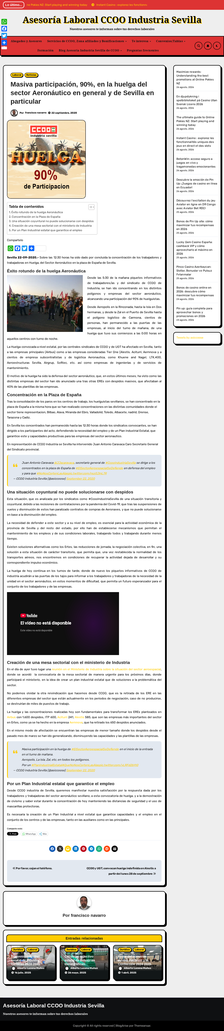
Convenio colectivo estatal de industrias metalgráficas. (80, 960)
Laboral (16, 74)
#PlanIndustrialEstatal (46, 765)
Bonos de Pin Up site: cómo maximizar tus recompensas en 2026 (195, 225)
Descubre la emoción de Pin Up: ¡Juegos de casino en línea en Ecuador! (196, 183)
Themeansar (142, 1025)
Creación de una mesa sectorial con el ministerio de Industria (52, 225)
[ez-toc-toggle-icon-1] (90, 207)
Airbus (11, 717)
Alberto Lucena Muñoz (30, 968)
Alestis (79, 717)
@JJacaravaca (64, 462)
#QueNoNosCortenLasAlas (80, 765)
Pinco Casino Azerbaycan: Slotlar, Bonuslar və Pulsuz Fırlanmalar (194, 270)
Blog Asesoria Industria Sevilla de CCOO (89, 50)
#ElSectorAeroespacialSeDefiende (99, 468)
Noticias (31, 74)
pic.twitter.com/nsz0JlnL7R (87, 473)
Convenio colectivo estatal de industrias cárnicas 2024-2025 (26, 960)
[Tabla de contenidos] (91, 207)
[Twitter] (4, 35)
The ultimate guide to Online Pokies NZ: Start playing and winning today (195, 121)
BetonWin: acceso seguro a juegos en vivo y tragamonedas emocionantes (196, 162)
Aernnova (76, 722)
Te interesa (140, 41)
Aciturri (62, 717)
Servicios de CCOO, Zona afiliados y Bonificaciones (86, 41)
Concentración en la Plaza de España (36, 216)
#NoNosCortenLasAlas (52, 473)
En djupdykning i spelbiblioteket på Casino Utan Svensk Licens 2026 (196, 100)
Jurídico (18, 949)
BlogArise (122, 1025)
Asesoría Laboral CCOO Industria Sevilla (112, 20)
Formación (45, 50)
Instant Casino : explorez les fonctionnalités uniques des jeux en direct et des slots (195, 141)
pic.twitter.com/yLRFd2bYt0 (118, 765)
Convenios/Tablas (170, 41)
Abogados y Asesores (26, 41)
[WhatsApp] (4, 21)
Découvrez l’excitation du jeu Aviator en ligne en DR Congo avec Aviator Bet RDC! (196, 204)
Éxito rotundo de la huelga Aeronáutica (37, 212)
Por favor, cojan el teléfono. (33, 868)
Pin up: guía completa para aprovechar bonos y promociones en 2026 (194, 312)
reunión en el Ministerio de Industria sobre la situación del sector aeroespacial (106, 669)
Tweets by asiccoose (189, 337)
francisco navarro (36, 112)
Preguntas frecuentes (143, 50)
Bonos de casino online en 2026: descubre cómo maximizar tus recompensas (195, 291)
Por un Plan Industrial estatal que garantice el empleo (47, 230)
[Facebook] (4, 28)
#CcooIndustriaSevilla (120, 462)
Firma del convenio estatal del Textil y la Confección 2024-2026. (135, 960)
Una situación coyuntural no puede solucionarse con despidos (53, 221)
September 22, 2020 (80, 478)
